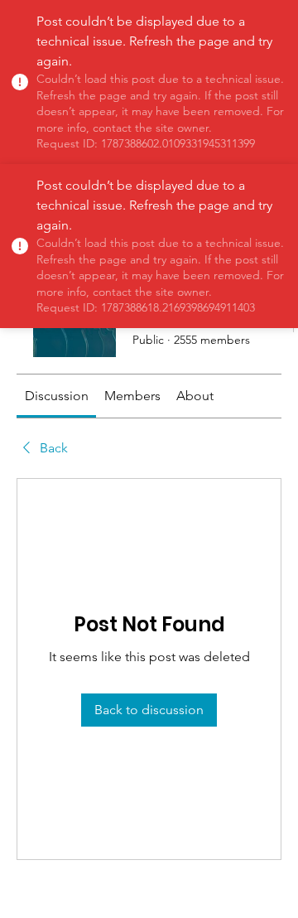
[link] (57, 395)
